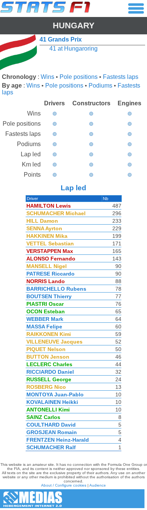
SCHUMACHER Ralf (51, 447)
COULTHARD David (51, 425)
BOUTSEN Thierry (49, 296)
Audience (97, 485)
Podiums (100, 85)
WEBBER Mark (44, 319)
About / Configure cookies (63, 485)
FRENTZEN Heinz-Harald (57, 440)
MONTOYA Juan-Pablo (55, 394)
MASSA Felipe (44, 327)
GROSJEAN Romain (51, 432)
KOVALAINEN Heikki (52, 402)
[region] (73, 325)
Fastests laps (120, 77)
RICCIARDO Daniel (50, 372)
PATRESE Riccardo (50, 274)
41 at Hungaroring (73, 48)
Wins (47, 77)
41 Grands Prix (61, 39)
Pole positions (79, 77)
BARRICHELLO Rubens (56, 289)
